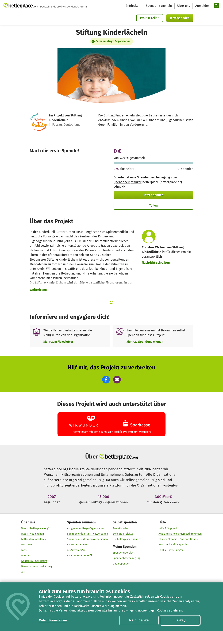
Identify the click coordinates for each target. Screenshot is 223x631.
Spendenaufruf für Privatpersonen (87, 539)
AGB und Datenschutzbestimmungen (180, 533)
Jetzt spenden (180, 18)
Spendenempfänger (127, 182)
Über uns (183, 6)
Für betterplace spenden (127, 539)
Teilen (153, 205)
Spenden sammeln (159, 6)
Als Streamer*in (76, 550)
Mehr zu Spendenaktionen (144, 342)
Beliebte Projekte (123, 533)
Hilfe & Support (168, 528)
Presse (25, 555)
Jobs (23, 550)
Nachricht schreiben (156, 263)
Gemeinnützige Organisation (112, 41)
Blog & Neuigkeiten (32, 533)
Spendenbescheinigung (126, 558)
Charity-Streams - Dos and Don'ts (178, 539)
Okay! (181, 620)
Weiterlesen (38, 290)
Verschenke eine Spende (173, 544)
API (23, 571)
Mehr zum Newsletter (58, 342)
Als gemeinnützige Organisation (86, 528)
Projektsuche (120, 528)
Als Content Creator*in (80, 555)
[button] (106, 379)
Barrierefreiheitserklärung (36, 566)
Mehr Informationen (53, 620)
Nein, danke (139, 620)
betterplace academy (33, 539)
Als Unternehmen (77, 544)
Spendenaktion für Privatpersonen (87, 533)
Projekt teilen (149, 18)
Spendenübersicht (123, 552)
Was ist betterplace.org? (35, 528)
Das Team (27, 544)
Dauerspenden (121, 563)
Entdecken (133, 6)
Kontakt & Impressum (34, 560)
